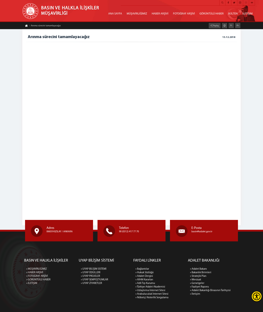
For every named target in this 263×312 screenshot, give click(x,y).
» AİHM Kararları (144, 279)
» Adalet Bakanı (198, 269)
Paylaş (216, 26)
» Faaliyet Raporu (199, 287)
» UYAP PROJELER (90, 276)
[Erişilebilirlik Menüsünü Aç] (257, 296)
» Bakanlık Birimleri (200, 272)
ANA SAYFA (115, 13)
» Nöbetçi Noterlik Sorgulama (151, 297)
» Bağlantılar (142, 269)
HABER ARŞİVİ (160, 13)
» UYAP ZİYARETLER (91, 283)
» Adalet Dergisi (144, 276)
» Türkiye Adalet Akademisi (150, 287)
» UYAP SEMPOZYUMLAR (94, 279)
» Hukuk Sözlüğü (144, 272)
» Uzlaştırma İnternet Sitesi (150, 290)
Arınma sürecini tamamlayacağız (46, 26)
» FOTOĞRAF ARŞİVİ (37, 276)
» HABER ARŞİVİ (34, 272)
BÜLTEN (233, 13)
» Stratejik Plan (198, 276)
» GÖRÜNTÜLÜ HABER (38, 279)
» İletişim (195, 294)
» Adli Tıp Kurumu (145, 283)
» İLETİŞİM (31, 283)
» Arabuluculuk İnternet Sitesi (151, 294)
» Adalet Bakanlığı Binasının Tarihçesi (210, 290)
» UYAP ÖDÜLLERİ (90, 272)
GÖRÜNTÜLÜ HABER (211, 13)
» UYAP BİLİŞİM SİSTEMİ (93, 269)
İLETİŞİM (247, 13)
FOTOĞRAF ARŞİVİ (184, 13)
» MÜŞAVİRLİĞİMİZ (36, 269)
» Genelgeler (197, 283)
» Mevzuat (195, 279)
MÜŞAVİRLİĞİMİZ (137, 13)
